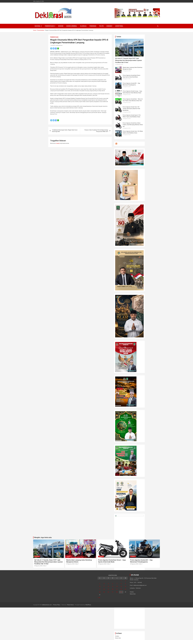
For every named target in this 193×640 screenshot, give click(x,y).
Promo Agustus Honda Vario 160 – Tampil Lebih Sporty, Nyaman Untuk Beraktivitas (131, 108)
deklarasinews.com (47, 604)
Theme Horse (70, 604)
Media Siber (118, 638)
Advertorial (119, 26)
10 (99, 586)
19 (108, 589)
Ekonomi (60, 26)
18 (104, 589)
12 (108, 586)
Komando (109, 26)
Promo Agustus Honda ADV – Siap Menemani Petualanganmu (141, 561)
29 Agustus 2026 (38, 565)
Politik (101, 26)
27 (112, 592)
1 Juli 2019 (52, 45)
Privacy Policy (56, 604)
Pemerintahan (49, 26)
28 (117, 592)
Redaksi (117, 636)
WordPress (88, 604)
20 (112, 589)
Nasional (38, 26)
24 (99, 592)
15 (121, 586)
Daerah (68, 556)
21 (117, 589)
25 (104, 592)
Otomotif (101, 556)
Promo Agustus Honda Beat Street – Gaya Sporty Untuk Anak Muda (112, 561)
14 (117, 586)
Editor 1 (45, 565)
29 (121, 592)
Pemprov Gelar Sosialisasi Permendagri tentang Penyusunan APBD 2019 (96, 130)
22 (121, 589)
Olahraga (83, 26)
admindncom (59, 45)
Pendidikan (92, 26)
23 (125, 589)
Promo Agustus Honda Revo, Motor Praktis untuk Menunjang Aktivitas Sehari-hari (133, 124)
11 (104, 586)
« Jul (99, 597)
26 (108, 592)
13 (112, 586)
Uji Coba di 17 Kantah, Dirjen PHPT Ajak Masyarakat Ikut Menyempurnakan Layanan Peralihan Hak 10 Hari (128, 60)
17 (99, 589)
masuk (57, 143)
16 (125, 586)
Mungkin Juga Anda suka (43, 537)
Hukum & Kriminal (71, 26)
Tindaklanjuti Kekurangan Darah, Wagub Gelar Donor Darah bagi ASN (65, 130)
